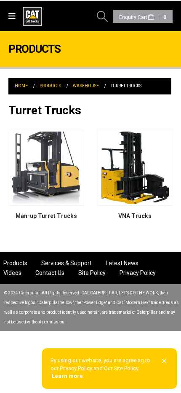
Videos (12, 272)
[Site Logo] (46, 16)
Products (15, 263)
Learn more (67, 376)
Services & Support (66, 263)
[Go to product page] (46, 168)
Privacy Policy (138, 272)
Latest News (122, 263)
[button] (14, 16)
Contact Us (49, 272)
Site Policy (92, 272)
